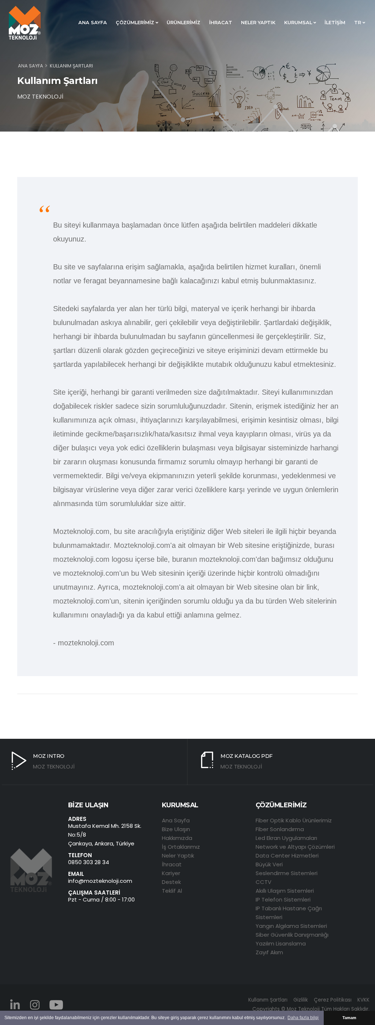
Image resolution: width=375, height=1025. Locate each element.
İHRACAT (220, 22)
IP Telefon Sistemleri (283, 899)
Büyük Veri (269, 864)
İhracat (172, 864)
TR (358, 22)
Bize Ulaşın (176, 829)
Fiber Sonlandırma (280, 829)
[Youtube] (56, 1004)
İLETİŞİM (334, 22)
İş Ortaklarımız (181, 847)
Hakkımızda (177, 838)
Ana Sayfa (176, 820)
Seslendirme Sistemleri (287, 873)
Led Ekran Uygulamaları (286, 838)
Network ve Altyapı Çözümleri (295, 847)
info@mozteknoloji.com (100, 881)
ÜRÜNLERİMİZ (183, 22)
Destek (171, 882)
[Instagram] (35, 1004)
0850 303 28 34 (88, 862)
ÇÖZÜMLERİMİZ (136, 22)
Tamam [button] (349, 1017)
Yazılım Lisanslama (281, 943)
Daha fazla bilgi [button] (303, 1017)
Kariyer (171, 873)
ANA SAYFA (92, 22)
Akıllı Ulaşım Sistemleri (285, 891)
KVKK (363, 999)
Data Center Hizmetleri (287, 855)
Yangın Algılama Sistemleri (291, 926)
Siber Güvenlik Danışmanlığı (292, 935)
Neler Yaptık (178, 855)
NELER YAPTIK (258, 22)
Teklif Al (172, 891)
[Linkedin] (15, 1004)
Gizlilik (300, 999)
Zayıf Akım (269, 952)
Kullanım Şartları (267, 999)
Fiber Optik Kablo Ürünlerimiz (294, 820)
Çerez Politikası (333, 999)
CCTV (263, 882)
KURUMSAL (298, 22)
